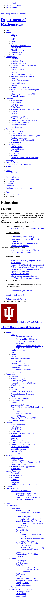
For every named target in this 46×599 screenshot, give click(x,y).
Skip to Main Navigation (15, 5)
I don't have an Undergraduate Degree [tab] (16, 226)
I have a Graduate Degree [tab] (11, 280)
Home (8, 30)
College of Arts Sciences (16, 299)
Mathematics (13, 21)
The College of (29, 322)
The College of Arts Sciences (13, 14)
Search (8, 166)
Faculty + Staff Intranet (15, 295)
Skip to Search (11, 7)
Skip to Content (12, 3)
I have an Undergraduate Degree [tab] (13, 248)
